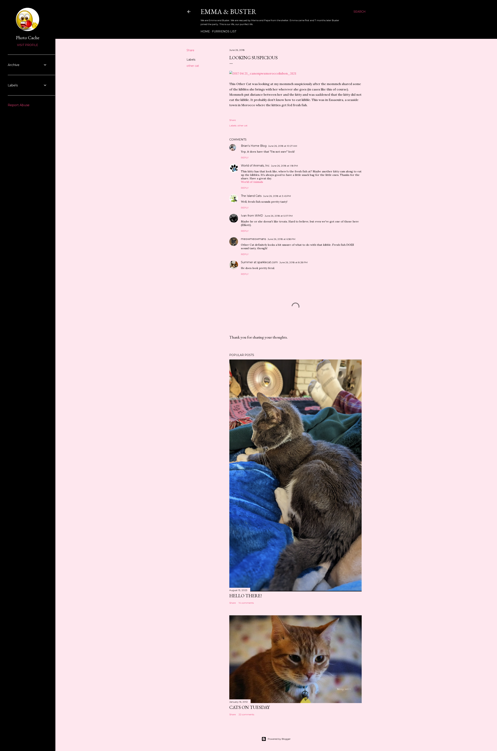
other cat (193, 66)
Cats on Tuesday (249, 707)
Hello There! (245, 596)
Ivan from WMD (252, 215)
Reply (244, 157)
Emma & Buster (228, 11)
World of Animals (252, 182)
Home (205, 31)
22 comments (246, 714)
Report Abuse (19, 105)
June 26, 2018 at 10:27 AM (282, 145)
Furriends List (224, 31)
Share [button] (190, 50)
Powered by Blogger (279, 738)
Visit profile (27, 45)
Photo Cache (27, 38)
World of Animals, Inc (255, 165)
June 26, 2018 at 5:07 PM (279, 215)
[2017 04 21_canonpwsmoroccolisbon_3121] (262, 73)
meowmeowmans (253, 239)
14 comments (246, 602)
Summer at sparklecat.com (259, 262)
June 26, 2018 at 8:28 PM (293, 262)
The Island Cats (251, 196)
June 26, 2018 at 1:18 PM (284, 165)
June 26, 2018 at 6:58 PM (281, 239)
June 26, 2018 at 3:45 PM (277, 195)
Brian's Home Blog (254, 146)
